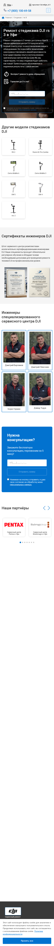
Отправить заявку (27, 102)
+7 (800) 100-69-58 (19, 10)
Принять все (27, 941)
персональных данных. (28, 110)
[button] (44, 508)
